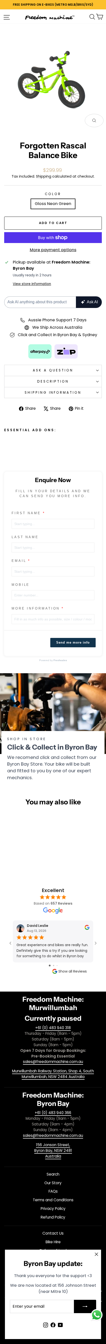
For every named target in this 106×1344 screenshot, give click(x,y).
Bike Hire (53, 1241)
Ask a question (53, 370)
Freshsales (60, 660)
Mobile (21, 585)
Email (19, 561)
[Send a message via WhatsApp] (97, 1315)
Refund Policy (53, 1217)
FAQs (53, 1191)
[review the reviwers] (87, 928)
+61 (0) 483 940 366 (53, 1112)
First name (26, 513)
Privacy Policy (53, 1208)
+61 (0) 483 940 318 (53, 1027)
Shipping (43, 176)
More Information (36, 608)
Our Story (53, 1182)
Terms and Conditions (53, 1199)
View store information (32, 284)
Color (53, 194)
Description (53, 381)
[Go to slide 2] (53, 965)
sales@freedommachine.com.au (53, 1061)
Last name (25, 537)
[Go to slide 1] (50, 965)
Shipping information (53, 392)
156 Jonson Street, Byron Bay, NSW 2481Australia (53, 1150)
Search (53, 1174)
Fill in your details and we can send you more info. (53, 493)
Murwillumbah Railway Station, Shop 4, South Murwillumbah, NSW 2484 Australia (53, 1073)
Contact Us (53, 1233)
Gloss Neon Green (53, 203)
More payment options (53, 250)
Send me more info (73, 642)
